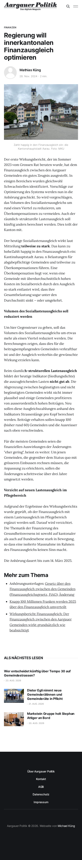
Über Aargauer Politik (41, 771)
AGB (41, 786)
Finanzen (10, 27)
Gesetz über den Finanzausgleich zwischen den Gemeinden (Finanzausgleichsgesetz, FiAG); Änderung (42, 589)
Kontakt (41, 779)
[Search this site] (68, 6)
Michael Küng (66, 825)
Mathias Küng (30, 70)
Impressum (41, 802)
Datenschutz (41, 794)
